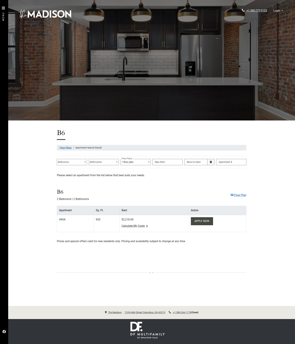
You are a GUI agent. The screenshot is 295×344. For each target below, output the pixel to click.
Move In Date (194, 162)
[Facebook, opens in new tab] (4, 331)
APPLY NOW (203, 221)
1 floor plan (128, 161)
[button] (278, 11)
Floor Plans (66, 147)
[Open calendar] (211, 162)
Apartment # (225, 162)
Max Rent (160, 162)
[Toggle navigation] (3, 11)
